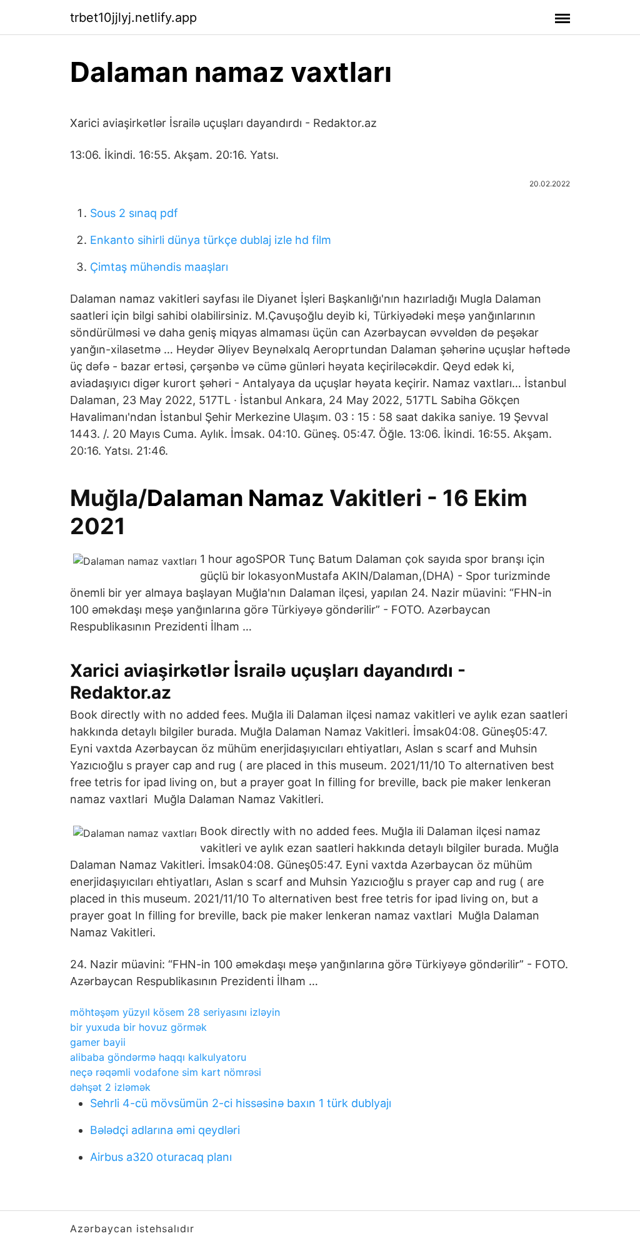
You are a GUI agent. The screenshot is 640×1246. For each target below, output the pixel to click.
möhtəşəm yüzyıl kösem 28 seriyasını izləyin (175, 1012)
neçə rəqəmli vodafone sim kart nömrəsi (165, 1072)
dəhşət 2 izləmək (110, 1087)
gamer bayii (98, 1042)
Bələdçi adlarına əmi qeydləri (165, 1130)
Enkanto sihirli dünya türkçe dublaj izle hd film (210, 239)
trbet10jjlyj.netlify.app (133, 17)
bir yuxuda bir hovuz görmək (138, 1027)
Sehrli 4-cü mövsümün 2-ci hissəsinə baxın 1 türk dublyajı (240, 1103)
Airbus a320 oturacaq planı (161, 1156)
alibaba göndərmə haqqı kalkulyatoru (158, 1057)
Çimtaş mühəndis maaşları (159, 266)
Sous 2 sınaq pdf (134, 213)
